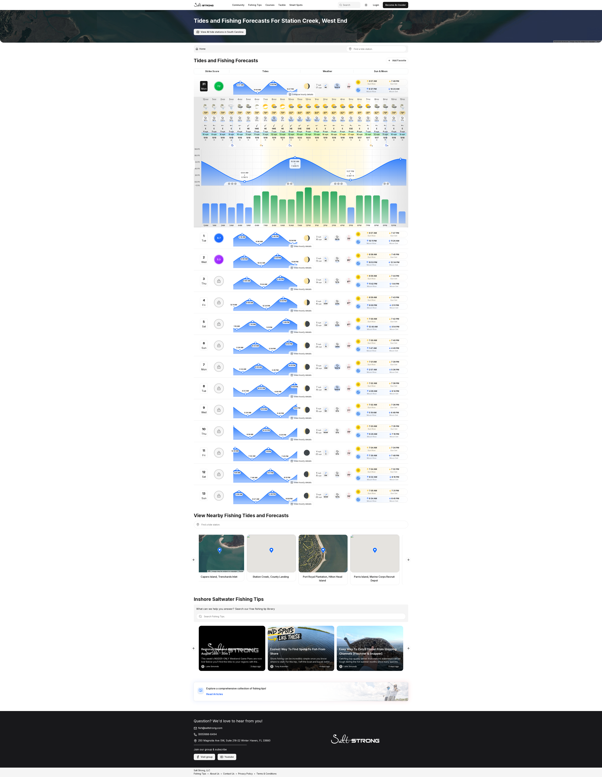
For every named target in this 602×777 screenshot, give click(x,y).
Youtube (229, 757)
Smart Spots (296, 5)
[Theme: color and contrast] (366, 5)
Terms (599, 41)
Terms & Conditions (266, 773)
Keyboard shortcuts (561, 41)
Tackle (282, 5)
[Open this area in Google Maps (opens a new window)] (6, 41)
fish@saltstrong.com (210, 728)
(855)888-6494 (207, 734)
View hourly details (303, 246)
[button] (307, 86)
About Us (214, 773)
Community (238, 5)
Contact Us (228, 773)
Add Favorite (399, 60)
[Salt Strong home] (204, 5)
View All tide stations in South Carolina (222, 32)
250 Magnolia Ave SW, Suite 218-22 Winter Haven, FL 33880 (234, 740)
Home (202, 48)
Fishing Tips (255, 5)
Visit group (207, 757)
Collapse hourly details (302, 94)
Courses (270, 5)
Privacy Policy (245, 773)
